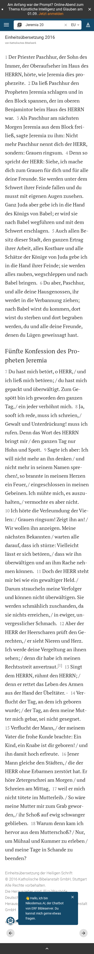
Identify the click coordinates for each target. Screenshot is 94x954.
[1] (60, 665)
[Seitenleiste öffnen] (47, 948)
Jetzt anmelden (51, 14)
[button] (89, 9)
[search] (44, 25)
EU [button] (73, 25)
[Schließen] (72, 897)
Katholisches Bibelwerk (23, 42)
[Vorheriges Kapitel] (10, 933)
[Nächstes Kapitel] (83, 933)
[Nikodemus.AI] (10, 921)
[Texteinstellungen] (88, 25)
